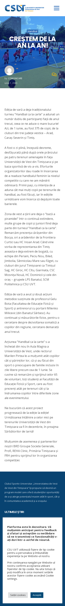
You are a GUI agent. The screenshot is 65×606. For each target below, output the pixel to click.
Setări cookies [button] (18, 595)
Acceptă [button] (37, 595)
